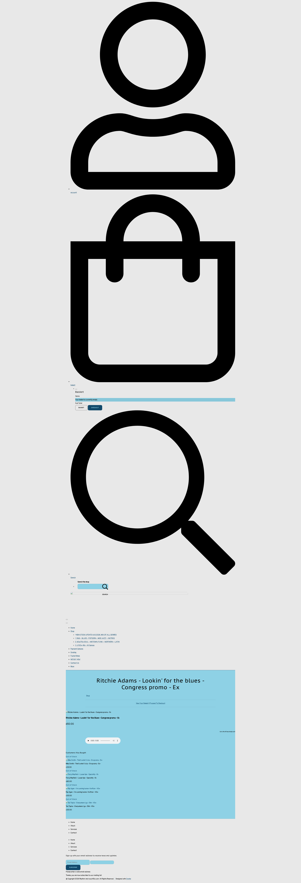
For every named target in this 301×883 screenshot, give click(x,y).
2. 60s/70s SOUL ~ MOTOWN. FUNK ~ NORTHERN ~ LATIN (97, 642)
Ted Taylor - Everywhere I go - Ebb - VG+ (80, 806)
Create (128, 879)
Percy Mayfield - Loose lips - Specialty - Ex (81, 778)
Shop (72, 631)
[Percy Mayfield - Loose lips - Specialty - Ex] (82, 774)
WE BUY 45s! (75, 659)
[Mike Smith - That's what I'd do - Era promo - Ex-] (84, 760)
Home (73, 628)
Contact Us (75, 663)
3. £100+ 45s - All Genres (84, 645)
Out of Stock (71, 756)
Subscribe (73, 867)
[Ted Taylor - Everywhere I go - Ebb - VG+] (81, 803)
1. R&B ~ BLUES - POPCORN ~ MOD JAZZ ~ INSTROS (95, 638)
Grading (73, 652)
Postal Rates (75, 656)
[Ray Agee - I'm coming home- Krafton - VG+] (83, 788)
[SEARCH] (105, 586)
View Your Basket (142, 703)
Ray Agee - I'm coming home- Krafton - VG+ (82, 792)
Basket (81, 408)
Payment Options (77, 649)
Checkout (95, 408)
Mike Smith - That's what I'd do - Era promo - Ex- (83, 764)
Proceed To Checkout (157, 703)
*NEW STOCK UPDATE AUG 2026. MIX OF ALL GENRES (96, 635)
